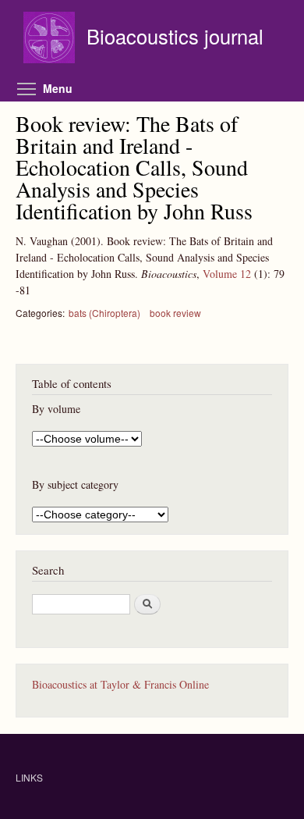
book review (175, 312)
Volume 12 (227, 273)
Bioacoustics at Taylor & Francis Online (120, 684)
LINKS (29, 777)
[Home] (51, 39)
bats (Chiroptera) (104, 312)
